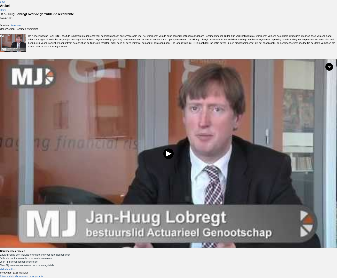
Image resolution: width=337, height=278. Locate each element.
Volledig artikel (8, 269)
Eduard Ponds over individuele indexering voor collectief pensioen (35, 254)
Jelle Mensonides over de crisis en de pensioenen (26, 258)
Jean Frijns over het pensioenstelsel (19, 261)
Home (3, 10)
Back (2, 1)
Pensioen (16, 25)
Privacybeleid (7, 276)
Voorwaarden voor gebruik (29, 276)
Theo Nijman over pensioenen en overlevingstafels (27, 265)
